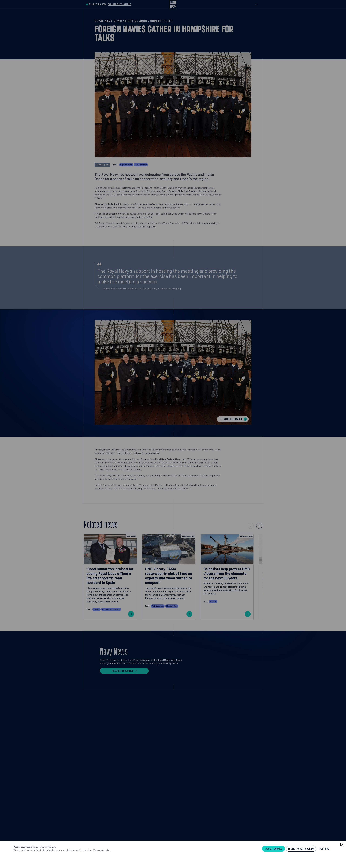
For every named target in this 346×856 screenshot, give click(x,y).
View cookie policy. (102, 850)
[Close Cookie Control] (342, 844)
